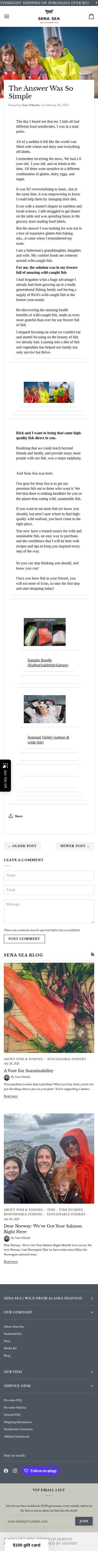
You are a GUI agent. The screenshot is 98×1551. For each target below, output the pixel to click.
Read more (11, 1096)
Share (19, 816)
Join (84, 1521)
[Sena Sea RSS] (92, 954)
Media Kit (10, 1348)
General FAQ (12, 1414)
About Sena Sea (14, 1326)
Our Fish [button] (13, 1372)
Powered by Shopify (57, 1543)
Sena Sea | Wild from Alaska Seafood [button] (43, 1298)
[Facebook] (6, 1471)
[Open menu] (11, 16)
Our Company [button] (18, 1312)
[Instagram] (15, 1471)
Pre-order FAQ (13, 1400)
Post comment (24, 939)
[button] (27, 1545)
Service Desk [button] (17, 1386)
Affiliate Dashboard (16, 1436)
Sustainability (13, 1333)
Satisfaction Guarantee (18, 1429)
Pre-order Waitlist (15, 1407)
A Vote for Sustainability (29, 1070)
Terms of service (55, 1539)
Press (7, 1341)
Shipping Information (18, 1422)
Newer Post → (75, 846)
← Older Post (22, 846)
